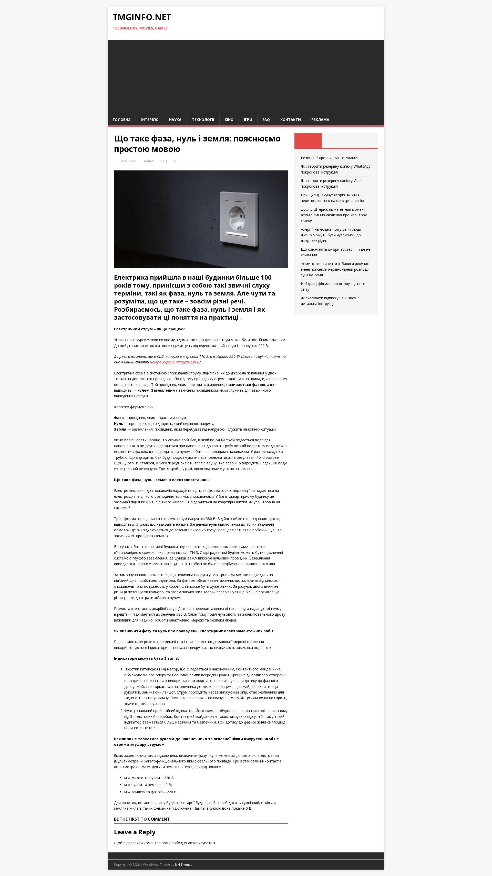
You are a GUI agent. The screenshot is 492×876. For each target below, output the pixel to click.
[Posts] (308, 140)
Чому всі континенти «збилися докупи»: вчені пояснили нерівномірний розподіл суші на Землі (335, 269)
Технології (203, 119)
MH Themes (183, 864)
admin (149, 161)
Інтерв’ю (150, 119)
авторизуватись (202, 842)
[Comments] (364, 140)
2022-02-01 (128, 161)
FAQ (266, 119)
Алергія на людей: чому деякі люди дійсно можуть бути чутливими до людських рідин (331, 235)
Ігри (248, 119)
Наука (175, 119)
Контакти (290, 119)
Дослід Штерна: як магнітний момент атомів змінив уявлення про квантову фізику (334, 215)
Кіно (229, 119)
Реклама (320, 119)
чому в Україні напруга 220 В (174, 362)
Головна (122, 119)
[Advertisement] (246, 76)
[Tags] (336, 140)
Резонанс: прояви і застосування (329, 157)
